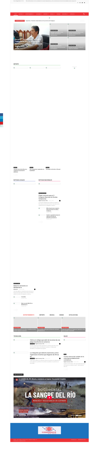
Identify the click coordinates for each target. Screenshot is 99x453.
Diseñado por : (74, 439)
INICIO (15, 14)
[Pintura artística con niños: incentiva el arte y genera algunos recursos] (25, 324)
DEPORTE (45, 14)
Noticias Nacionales (42, 193)
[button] (83, 14)
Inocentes (23, 296)
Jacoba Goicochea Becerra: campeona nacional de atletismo (20, 171)
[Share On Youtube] (1, 123)
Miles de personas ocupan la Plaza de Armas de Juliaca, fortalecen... (52, 209)
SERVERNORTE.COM (81, 439)
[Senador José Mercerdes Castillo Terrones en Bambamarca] (58, 30)
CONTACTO (72, 14)
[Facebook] (78, 3)
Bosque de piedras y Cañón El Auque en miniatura (37, 20)
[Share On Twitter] (1, 117)
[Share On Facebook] (1, 114)
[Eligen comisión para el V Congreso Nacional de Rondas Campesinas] (49, 188)
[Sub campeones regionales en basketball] (37, 117)
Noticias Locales (18, 37)
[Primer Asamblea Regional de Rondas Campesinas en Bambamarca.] (76, 30)
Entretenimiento (17, 327)
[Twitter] (82, 3)
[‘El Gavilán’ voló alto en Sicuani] (53, 117)
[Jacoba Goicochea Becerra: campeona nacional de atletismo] (21, 117)
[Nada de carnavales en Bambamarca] (24, 233)
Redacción (17, 48)
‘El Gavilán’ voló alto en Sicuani (53, 169)
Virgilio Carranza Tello (43, 200)
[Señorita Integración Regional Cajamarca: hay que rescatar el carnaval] (73, 324)
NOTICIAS (21, 14)
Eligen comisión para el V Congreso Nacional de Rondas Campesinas (48, 197)
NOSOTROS (64, 14)
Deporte (15, 167)
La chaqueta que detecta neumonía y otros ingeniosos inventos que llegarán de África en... (44, 354)
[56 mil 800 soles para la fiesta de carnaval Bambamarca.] (49, 324)
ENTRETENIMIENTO (29, 14)
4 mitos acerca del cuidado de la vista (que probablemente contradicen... (74, 358)
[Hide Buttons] (1, 126)
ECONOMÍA (38, 14)
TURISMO (58, 14)
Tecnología (32, 343)
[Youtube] (84, 3)
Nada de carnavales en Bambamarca (21, 286)
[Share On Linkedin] (1, 120)
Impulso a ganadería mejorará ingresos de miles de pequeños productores (53, 216)
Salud (65, 354)
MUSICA (52, 14)
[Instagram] (80, 3)
